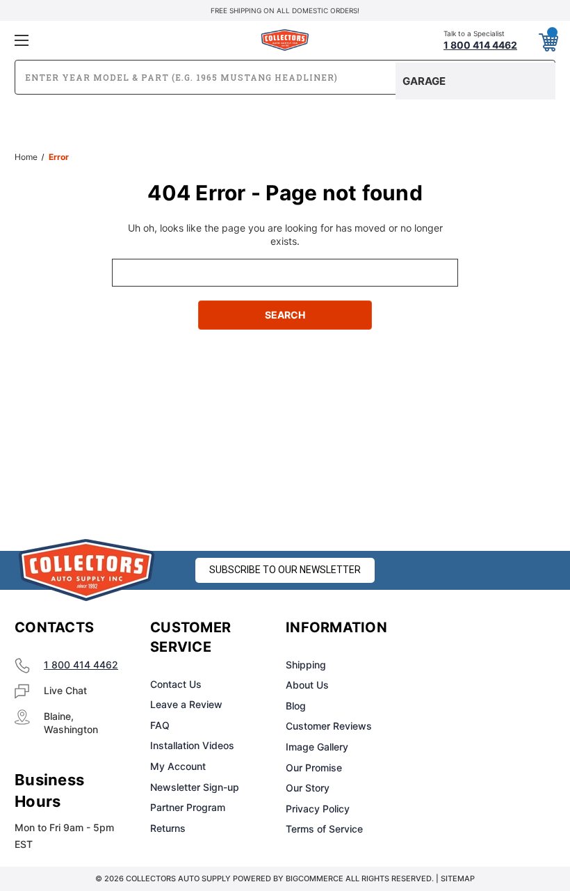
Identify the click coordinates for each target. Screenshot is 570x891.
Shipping (306, 665)
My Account (178, 766)
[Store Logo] (86, 570)
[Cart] (547, 40)
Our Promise (314, 767)
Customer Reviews (329, 726)
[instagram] (476, 628)
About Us (307, 685)
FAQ (160, 725)
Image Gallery (317, 747)
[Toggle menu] (104, 40)
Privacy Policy (318, 808)
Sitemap (458, 878)
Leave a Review (186, 704)
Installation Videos (192, 745)
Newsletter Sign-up (194, 787)
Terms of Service (324, 829)
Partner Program (187, 807)
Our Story (307, 788)
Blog (296, 706)
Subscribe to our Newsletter (285, 569)
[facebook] (442, 628)
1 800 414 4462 (81, 665)
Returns (168, 828)
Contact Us (176, 684)
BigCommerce (314, 878)
